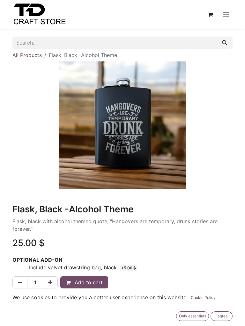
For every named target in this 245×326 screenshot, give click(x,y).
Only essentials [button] (192, 316)
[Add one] (50, 282)
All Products (27, 55)
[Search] (225, 43)
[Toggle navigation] (226, 15)
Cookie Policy (203, 297)
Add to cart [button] (88, 282)
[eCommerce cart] (210, 14)
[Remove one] (19, 282)
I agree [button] (222, 316)
